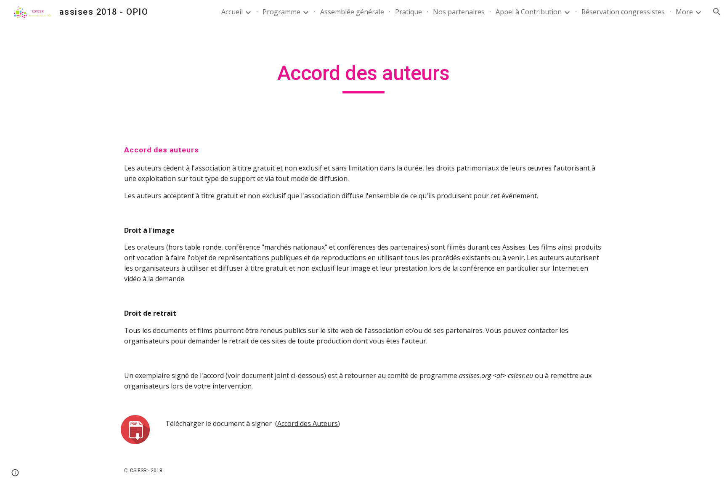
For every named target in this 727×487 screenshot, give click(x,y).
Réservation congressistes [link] (623, 11)
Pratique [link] (408, 11)
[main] (363, 77)
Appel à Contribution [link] (529, 11)
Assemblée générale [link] (352, 11)
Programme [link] (281, 11)
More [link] (684, 11)
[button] (717, 12)
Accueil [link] (232, 11)
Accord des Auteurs (307, 423)
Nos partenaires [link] (459, 11)
